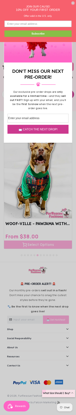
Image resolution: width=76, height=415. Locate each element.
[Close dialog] (73, 3)
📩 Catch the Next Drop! (38, 129)
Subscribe (38, 33)
